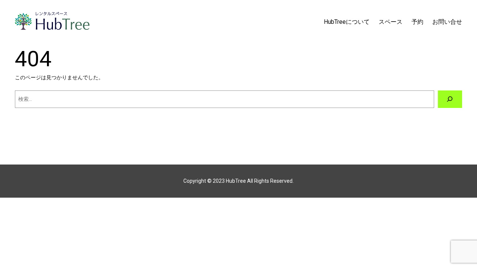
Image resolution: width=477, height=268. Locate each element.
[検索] (450, 99)
